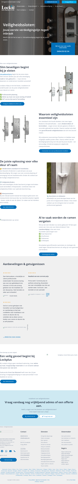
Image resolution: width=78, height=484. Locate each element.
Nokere (65, 469)
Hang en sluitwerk (45, 446)
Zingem (69, 469)
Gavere (73, 469)
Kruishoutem (38, 470)
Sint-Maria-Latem (19, 472)
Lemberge (26, 475)
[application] (25, 6)
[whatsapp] (6, 451)
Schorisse (66, 472)
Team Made (72, 480)
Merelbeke (27, 473)
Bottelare (63, 473)
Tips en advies (44, 466)
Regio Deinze (64, 462)
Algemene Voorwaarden (41, 480)
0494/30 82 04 (24, 436)
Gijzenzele (57, 473)
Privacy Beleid (31, 480)
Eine (18, 469)
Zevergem (24, 470)
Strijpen (17, 473)
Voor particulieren (66, 436)
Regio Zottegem (65, 457)
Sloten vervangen (45, 438)
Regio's (64, 448)
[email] (10, 451)
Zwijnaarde (47, 473)
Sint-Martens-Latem (39, 473)
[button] (51, 1)
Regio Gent (64, 458)
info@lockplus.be (24, 438)
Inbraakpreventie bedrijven (48, 461)
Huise (57, 469)
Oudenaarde (4, 469)
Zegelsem (74, 472)
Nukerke (61, 472)
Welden (50, 469)
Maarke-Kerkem (54, 472)
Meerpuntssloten (45, 449)
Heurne (61, 469)
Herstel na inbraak (45, 444)
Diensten (44, 432)
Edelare (14, 469)
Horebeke (68, 470)
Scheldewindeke (19, 475)
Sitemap (37, 481)
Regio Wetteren (65, 460)
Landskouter (39, 475)
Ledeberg (32, 470)
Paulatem (45, 475)
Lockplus (17, 480)
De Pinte (33, 473)
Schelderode (74, 473)
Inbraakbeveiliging (6, 74)
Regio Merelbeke (65, 453)
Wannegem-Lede (45, 470)
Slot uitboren (44, 442)
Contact (23, 432)
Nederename (39, 469)
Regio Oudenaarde (66, 451)
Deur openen (44, 440)
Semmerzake (4, 470)
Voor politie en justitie (67, 444)
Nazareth (10, 470)
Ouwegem (15, 470)
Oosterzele (68, 473)
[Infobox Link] (63, 48)
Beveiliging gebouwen (46, 459)
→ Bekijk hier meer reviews (11, 337)
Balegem (52, 473)
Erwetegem (50, 475)
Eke (28, 470)
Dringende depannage (46, 436)
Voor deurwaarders (66, 442)
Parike (70, 472)
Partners (42, 481)
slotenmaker (12, 2)
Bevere (9, 469)
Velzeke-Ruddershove (10, 473)
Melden (34, 469)
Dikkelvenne (58, 470)
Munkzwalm (52, 470)
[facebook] (2, 451)
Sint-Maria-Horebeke (10, 472)
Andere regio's (65, 464)
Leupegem (25, 469)
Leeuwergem (59, 475)
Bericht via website (25, 442)
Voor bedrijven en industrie (68, 438)
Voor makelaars (65, 440)
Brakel (63, 470)
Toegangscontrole (45, 453)
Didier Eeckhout (48, 295)
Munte (30, 475)
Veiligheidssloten (45, 451)
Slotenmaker (66, 432)
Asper (54, 469)
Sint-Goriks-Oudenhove (29, 472)
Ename (21, 469)
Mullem (19, 470)
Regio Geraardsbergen (67, 455)
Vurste (34, 475)
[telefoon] (14, 451)
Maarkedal (48, 472)
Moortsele (22, 473)
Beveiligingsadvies (45, 457)
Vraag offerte (23, 444)
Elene (54, 475)
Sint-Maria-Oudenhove (40, 472)
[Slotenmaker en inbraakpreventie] (8, 8)
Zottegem (3, 473)
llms (48, 480)
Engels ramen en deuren (47, 463)
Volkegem (45, 469)
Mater (30, 469)
